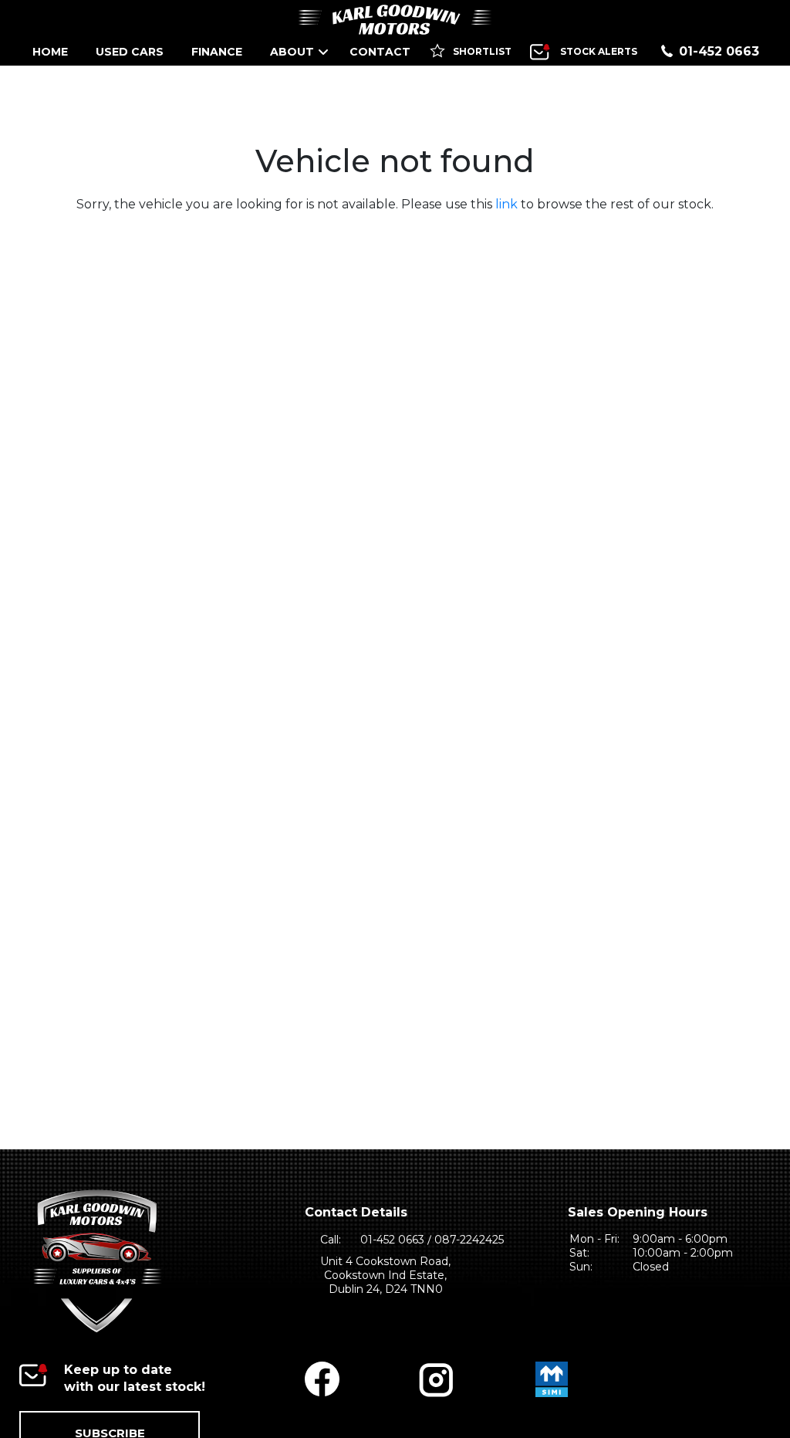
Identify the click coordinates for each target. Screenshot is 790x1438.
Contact (379, 52)
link (506, 204)
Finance (216, 52)
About (292, 52)
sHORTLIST (481, 51)
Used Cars (130, 52)
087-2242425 (469, 1239)
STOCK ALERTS (598, 51)
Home (50, 52)
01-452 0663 (719, 51)
